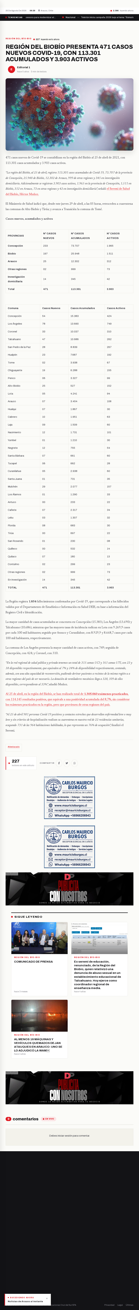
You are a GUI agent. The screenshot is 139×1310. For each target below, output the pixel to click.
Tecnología (12, 1286)
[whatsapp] (28, 1226)
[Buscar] (130, 27)
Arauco (76, 1234)
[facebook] (7, 1226)
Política (10, 1274)
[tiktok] (24, 1226)
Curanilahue (78, 1217)
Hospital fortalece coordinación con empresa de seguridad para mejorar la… (76, 3)
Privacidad (109, 1305)
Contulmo (77, 1246)
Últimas (129, 1305)
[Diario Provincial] (19, 27)
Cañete (76, 1211)
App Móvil (84, 1276)
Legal (120, 1305)
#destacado (14, 747)
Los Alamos (78, 1223)
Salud (9, 1280)
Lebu (74, 1240)
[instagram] (15, 1226)
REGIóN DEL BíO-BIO (19, 39)
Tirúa (75, 1229)
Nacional (10, 1263)
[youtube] (19, 1226)
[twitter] (11, 1226)
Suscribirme (66, 1183)
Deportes (11, 1268)
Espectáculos (13, 1292)
